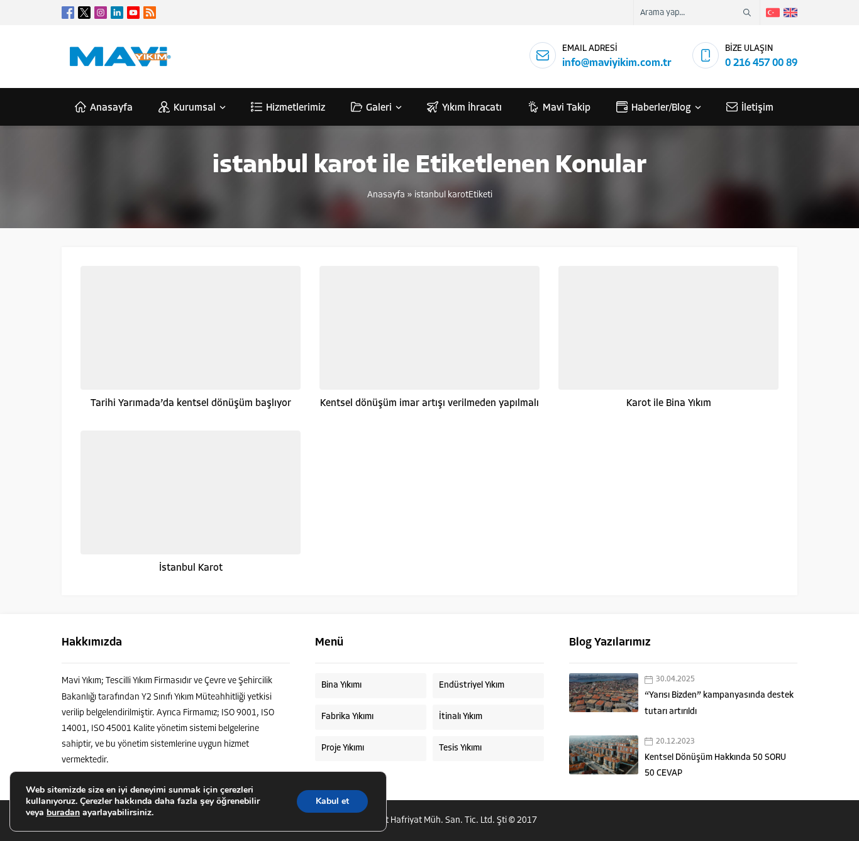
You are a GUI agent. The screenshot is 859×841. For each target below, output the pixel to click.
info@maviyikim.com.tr (617, 63)
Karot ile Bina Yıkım (668, 404)
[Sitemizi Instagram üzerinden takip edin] (100, 12)
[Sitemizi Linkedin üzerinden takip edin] (117, 12)
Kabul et (332, 801)
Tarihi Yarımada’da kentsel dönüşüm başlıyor (191, 404)
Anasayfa (386, 195)
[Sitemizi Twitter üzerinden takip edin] (84, 12)
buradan (63, 812)
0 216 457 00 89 (761, 63)
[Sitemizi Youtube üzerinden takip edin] (133, 12)
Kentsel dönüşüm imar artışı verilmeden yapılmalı (429, 404)
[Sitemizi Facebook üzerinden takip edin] (68, 12)
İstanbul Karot (191, 568)
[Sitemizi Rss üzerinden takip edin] (149, 12)
